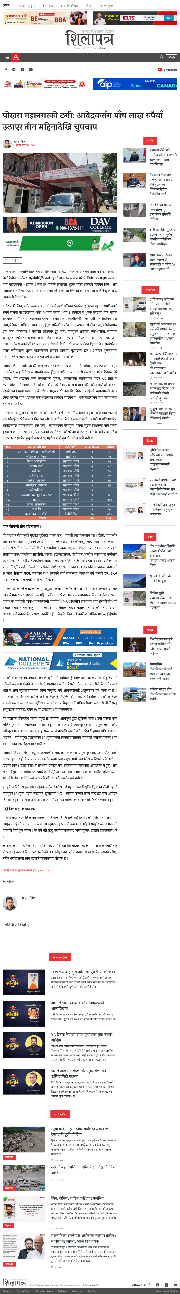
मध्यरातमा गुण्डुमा (26, 6)
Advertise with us (44, 1291)
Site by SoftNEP (92, 1285)
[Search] (162, 57)
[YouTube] (31, 70)
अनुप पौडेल (19, 142)
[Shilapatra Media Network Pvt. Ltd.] (90, 36)
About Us (7, 1291)
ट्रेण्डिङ (6, 5)
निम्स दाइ (48, 6)
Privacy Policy (23, 1291)
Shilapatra (170, 69)
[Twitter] (22, 70)
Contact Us (77, 1291)
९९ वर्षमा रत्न (107, 6)
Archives (62, 1291)
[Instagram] (14, 70)
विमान (89, 6)
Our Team (92, 1291)
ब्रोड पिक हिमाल (69, 6)
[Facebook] (6, 70)
